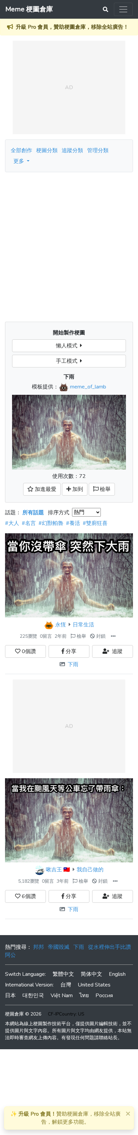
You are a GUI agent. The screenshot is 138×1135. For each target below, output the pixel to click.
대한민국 (33, 995)
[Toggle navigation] (123, 9)
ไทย (84, 995)
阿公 (10, 955)
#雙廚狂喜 (95, 523)
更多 (19, 161)
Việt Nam (62, 995)
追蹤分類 (72, 150)
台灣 (65, 984)
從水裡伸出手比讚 (109, 947)
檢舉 (80, 636)
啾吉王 (54, 869)
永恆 (60, 624)
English (117, 974)
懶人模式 (68, 345)
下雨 (73, 664)
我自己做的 (90, 869)
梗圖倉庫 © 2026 (23, 1014)
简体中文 (91, 974)
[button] (113, 636)
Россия (104, 995)
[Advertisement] (69, 244)
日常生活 (83, 624)
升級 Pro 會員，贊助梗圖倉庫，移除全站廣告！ (72, 27)
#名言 (29, 523)
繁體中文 (63, 974)
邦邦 (38, 947)
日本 (10, 995)
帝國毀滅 (58, 947)
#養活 (73, 523)
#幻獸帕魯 (51, 523)
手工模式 (68, 361)
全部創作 (21, 150)
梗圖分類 (47, 150)
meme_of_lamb (88, 386)
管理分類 (98, 150)
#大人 (12, 523)
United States (94, 984)
